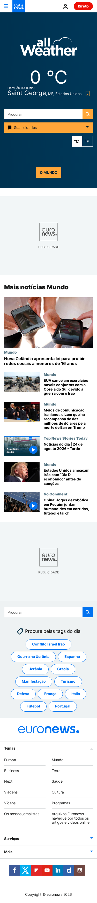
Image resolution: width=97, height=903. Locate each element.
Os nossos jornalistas (21, 814)
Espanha (72, 656)
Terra (56, 770)
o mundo (48, 172)
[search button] (88, 114)
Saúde (57, 781)
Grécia (63, 669)
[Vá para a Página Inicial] (18, 6)
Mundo (10, 352)
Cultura (58, 792)
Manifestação (34, 681)
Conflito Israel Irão (48, 644)
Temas (10, 748)
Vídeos (10, 803)
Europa (10, 760)
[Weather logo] (48, 48)
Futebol (33, 706)
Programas (61, 803)
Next (8, 781)
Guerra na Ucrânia (33, 656)
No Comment (56, 494)
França (50, 693)
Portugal (62, 706)
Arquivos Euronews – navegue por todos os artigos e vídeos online (70, 818)
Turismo (68, 681)
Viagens (11, 792)
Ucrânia (35, 669)
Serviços (11, 838)
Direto (83, 6)
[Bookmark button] (86, 93)
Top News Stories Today (65, 438)
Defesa (23, 693)
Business (11, 770)
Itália (75, 693)
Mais (8, 852)
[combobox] (48, 114)
